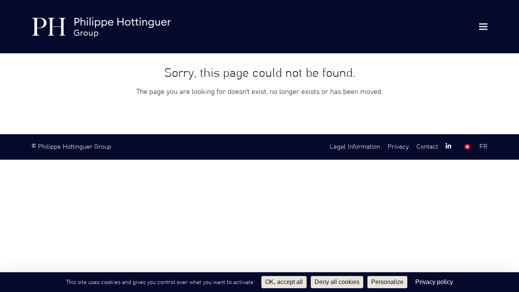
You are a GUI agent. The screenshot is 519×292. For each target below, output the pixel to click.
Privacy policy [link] (434, 282)
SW (467, 147)
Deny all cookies (337, 282)
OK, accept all (284, 282)
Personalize (387, 282)
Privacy (398, 147)
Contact (427, 147)
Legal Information (355, 147)
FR (483, 147)
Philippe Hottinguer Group (74, 147)
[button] (483, 26)
